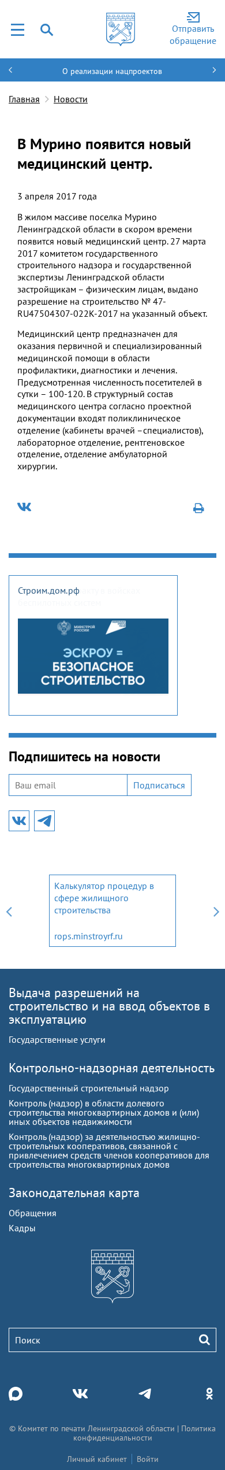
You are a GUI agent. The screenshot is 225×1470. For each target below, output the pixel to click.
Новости (71, 99)
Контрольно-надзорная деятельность (112, 1068)
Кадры (22, 1228)
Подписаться (159, 785)
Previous (8, 911)
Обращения (33, 1213)
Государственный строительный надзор (89, 1088)
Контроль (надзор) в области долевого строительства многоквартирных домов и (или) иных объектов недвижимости (104, 1112)
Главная (24, 99)
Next (216, 911)
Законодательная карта (74, 1192)
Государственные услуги (57, 1039)
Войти (148, 1459)
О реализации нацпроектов (112, 71)
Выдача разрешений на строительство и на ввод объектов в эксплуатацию (109, 1005)
